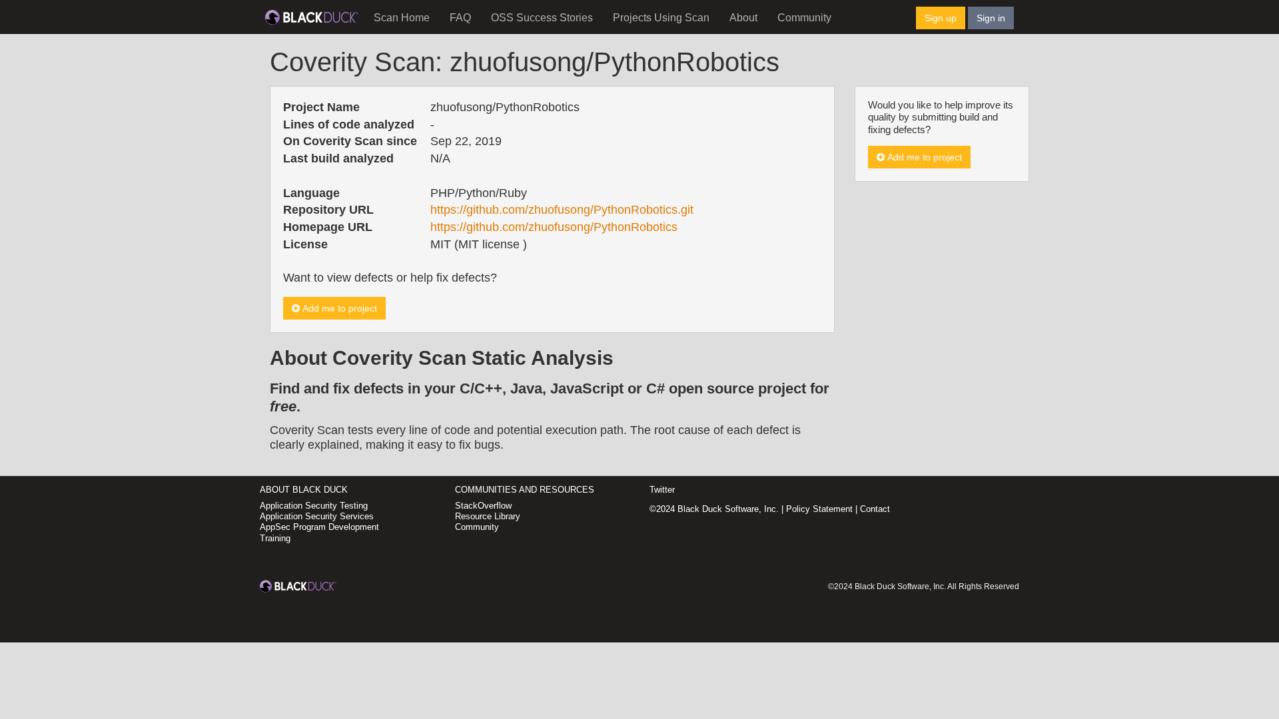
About (743, 17)
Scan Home (402, 17)
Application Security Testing (314, 506)
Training (275, 538)
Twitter (662, 490)
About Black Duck (304, 490)
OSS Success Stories (542, 17)
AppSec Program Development (319, 527)
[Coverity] (312, 16)
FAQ (460, 17)
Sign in (991, 18)
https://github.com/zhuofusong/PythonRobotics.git (561, 209)
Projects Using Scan (661, 17)
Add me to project (338, 308)
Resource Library (487, 516)
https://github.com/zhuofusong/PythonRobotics (553, 227)
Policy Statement (819, 509)
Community (804, 17)
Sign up (941, 18)
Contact (875, 509)
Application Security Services (317, 516)
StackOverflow (483, 506)
